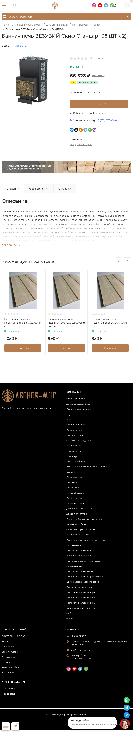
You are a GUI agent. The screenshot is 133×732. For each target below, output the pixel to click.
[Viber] (94, 130)
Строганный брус (76, 430)
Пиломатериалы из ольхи (80, 571)
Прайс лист (8, 646)
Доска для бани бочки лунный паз (85, 519)
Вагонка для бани (76, 524)
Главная (6, 25)
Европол (71, 472)
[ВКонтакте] (72, 130)
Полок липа (72, 487)
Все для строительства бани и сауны (86, 540)
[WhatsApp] (90, 130)
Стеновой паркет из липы (80, 529)
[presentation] (118, 261)
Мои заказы (8, 693)
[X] (76, 130)
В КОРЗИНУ (99, 104)
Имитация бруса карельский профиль (87, 466)
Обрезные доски (75, 398)
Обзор (5, 46)
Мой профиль (9, 688)
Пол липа (71, 482)
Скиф (96, 25)
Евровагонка (73, 451)
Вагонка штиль (74, 445)
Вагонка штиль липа (77, 534)
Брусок (70, 419)
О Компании (8, 657)
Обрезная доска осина (79, 409)
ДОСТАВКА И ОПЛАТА (14, 636)
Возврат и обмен (11, 667)
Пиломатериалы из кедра (80, 592)
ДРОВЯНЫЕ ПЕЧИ (57, 25)
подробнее (10, 244)
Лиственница (73, 545)
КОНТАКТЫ (8, 672)
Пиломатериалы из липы (80, 550)
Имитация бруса (75, 461)
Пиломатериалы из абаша (81, 597)
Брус (69, 414)
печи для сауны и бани (28, 25)
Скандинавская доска (78, 440)
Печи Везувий (80, 25)
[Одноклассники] (81, 130)
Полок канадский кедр (79, 587)
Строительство (10, 651)
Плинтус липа (74, 498)
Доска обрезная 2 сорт (78, 404)
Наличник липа (75, 503)
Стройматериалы (75, 566)
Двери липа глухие (76, 514)
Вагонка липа (74, 477)
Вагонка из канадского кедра (82, 582)
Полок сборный (75, 493)
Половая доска (74, 435)
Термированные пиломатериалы (84, 561)
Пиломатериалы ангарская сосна (84, 576)
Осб (68, 613)
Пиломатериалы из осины (80, 603)
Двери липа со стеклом (79, 508)
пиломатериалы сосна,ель (80, 608)
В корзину (23, 348)
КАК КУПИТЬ (9, 641)
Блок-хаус (71, 456)
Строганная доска (76, 424)
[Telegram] (85, 130)
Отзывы (6, 662)
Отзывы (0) (20, 46)
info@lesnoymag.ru (80, 650)
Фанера (70, 618)
